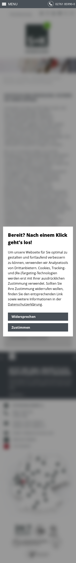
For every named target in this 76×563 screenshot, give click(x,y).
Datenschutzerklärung (25, 304)
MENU (13, 4)
